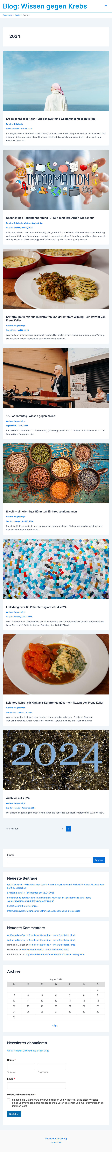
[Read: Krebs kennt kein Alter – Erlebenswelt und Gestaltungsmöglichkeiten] (56, 80)
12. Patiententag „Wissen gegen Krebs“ (31, 416)
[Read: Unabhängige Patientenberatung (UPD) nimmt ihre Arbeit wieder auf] (56, 179)
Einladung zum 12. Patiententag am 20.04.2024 (36, 607)
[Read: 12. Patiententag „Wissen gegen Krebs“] (56, 377)
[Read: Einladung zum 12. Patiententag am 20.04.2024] (56, 568)
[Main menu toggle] (106, 6)
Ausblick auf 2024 (18, 798)
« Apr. (55, 1025)
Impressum (56, 1142)
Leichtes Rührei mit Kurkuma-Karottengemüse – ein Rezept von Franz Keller (54, 702)
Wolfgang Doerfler (16, 935)
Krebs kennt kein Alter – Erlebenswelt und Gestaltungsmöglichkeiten (50, 118)
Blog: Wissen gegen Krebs (45, 6)
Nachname (43, 1072)
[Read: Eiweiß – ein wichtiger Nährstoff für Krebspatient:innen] (56, 473)
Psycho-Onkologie (14, 124)
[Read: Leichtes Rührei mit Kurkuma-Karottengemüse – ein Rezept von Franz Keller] (56, 664)
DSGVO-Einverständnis (21, 1094)
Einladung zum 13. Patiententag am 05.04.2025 (30, 892)
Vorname (11, 1072)
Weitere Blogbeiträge (33, 223)
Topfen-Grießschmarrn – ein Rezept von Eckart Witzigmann (55, 954)
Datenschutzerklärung (56, 1138)
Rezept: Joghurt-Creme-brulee (22, 906)
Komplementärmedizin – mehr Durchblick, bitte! (51, 935)
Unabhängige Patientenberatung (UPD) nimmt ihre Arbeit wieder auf (50, 217)
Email (11, 1079)
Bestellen (14, 1114)
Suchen (10, 855)
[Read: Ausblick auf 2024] (56, 760)
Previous (12, 828)
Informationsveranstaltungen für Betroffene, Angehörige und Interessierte (43, 911)
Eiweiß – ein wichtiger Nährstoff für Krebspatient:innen (41, 511)
